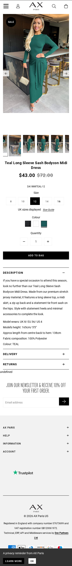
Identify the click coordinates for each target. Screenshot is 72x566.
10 (23, 201)
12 (35, 201)
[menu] (6, 7)
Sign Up (64, 401)
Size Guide (48, 209)
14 (47, 201)
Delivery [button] (10, 354)
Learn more (13, 561)
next (66, 73)
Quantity (36, 233)
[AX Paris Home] (36, 6)
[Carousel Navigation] (36, 73)
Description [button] (13, 273)
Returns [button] (10, 364)
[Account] (18, 6)
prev (6, 73)
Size (36, 193)
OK (32, 561)
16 (59, 201)
